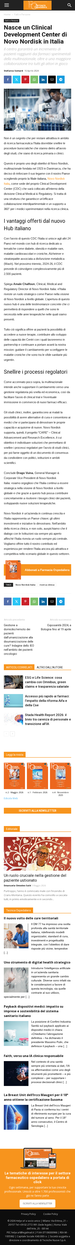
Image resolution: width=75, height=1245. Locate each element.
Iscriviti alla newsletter (37, 810)
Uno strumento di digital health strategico (37, 962)
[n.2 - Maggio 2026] (13, 570)
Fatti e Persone (22, 14)
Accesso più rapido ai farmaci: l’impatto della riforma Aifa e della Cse (47, 700)
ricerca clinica (47, 584)
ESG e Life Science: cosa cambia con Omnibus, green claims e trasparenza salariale (47, 682)
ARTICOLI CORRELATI (19, 667)
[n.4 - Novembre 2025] (60, 777)
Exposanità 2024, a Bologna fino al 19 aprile (56, 627)
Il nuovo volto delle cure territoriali (31, 918)
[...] (6, 952)
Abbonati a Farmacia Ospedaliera (47, 570)
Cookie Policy (50, 1214)
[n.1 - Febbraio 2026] (37, 777)
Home (7, 14)
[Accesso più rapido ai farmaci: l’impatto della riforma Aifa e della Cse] (13, 700)
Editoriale (12, 829)
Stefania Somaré (13, 70)
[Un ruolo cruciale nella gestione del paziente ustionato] (37, 854)
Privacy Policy (28, 1214)
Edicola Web (11, 798)
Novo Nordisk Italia (25, 584)
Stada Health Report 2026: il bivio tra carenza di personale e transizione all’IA (48, 719)
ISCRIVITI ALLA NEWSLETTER (37, 1203)
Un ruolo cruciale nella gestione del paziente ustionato (35, 878)
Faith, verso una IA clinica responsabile (33, 1056)
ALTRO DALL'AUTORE (50, 667)
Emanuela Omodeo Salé (17, 885)
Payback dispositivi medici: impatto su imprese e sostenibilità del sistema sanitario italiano (33, 1011)
